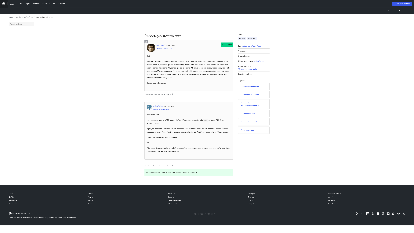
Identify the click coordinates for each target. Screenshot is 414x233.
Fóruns (11, 11)
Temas (90, 197)
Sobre (11, 193)
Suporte (171, 197)
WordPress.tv (174, 204)
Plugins (90, 200)
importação (252, 38)
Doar (250, 200)
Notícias (11, 197)
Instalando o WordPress (24, 17)
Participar (251, 193)
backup (242, 38)
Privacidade (13, 204)
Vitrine (90, 193)
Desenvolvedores (174, 200)
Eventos (251, 197)
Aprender (171, 193)
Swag (251, 204)
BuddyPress (333, 204)
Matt (330, 197)
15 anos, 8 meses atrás (164, 48)
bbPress (332, 200)
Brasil (31, 214)
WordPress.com (334, 193)
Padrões (91, 204)
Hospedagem (13, 200)
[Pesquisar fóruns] (32, 24)
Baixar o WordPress (402, 4)
